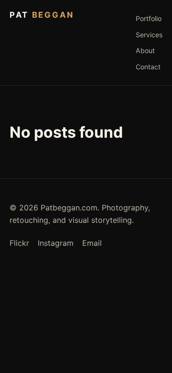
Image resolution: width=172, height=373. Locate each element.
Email (92, 243)
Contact (148, 67)
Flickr (19, 243)
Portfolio (148, 18)
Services (149, 35)
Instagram (56, 243)
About (145, 50)
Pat (42, 15)
